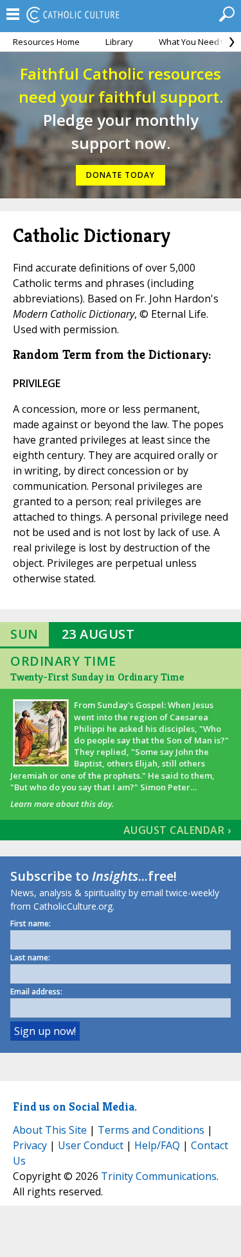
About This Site (50, 1130)
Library (119, 42)
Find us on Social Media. (75, 1106)
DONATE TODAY (120, 174)
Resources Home (46, 42)
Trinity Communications (159, 1176)
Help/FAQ (157, 1145)
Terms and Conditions (151, 1130)
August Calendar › (177, 830)
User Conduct (90, 1145)
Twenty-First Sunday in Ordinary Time (97, 677)
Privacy (30, 1145)
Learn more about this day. (62, 804)
